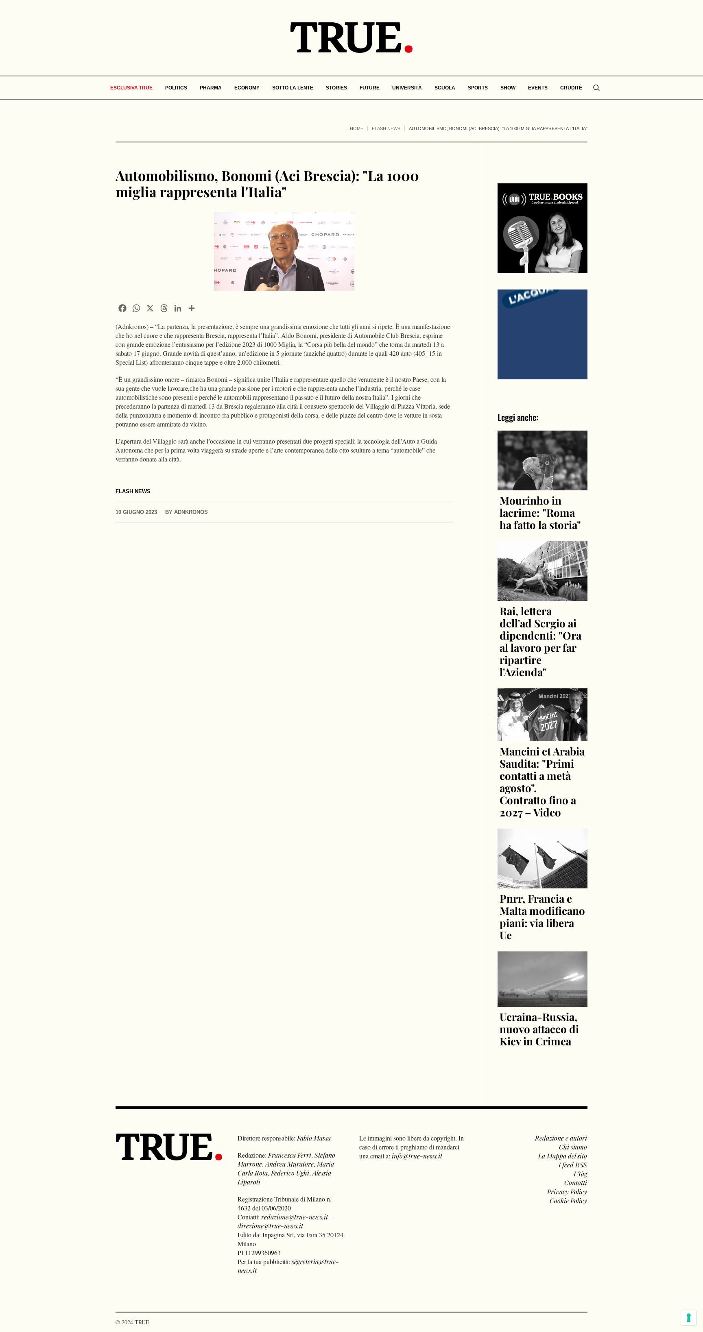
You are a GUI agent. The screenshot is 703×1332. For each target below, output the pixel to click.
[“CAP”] (542, 333)
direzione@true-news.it (270, 1225)
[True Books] (542, 268)
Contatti (575, 1182)
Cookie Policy (568, 1200)
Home (356, 128)
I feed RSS (573, 1164)
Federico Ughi (290, 1173)
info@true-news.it (417, 1155)
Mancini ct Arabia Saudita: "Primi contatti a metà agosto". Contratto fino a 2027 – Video (542, 781)
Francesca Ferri (289, 1155)
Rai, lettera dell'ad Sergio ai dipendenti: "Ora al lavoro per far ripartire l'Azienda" (540, 641)
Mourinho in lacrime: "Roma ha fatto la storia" (540, 512)
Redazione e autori (561, 1138)
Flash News (386, 128)
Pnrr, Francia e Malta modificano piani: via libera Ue (542, 916)
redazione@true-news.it (294, 1216)
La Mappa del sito (562, 1155)
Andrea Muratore (289, 1164)
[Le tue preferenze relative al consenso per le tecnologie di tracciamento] (688, 1317)
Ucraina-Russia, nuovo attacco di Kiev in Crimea (539, 1029)
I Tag (580, 1173)
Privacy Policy (567, 1191)
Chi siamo (573, 1147)
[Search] (596, 88)
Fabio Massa (314, 1138)
